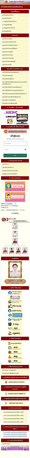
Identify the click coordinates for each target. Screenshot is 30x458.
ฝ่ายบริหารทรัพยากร (8, 167)
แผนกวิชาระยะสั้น (7, 65)
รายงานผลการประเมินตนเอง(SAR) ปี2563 (15, 436)
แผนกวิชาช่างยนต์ (7, 39)
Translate (15, 206)
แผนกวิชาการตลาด (7, 55)
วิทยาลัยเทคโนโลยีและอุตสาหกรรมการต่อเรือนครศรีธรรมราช (14, 83)
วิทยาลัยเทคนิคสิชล (7, 75)
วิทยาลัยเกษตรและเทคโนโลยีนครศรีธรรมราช (14, 94)
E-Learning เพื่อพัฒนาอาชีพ (10, 373)
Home (3, 210)
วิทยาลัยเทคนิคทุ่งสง (8, 79)
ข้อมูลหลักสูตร (8, 25)
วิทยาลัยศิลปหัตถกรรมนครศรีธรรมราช (12, 90)
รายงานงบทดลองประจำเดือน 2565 (13, 415)
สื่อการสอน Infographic (9, 370)
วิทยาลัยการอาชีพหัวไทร (9, 100)
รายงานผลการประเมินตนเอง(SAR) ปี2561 (15, 432)
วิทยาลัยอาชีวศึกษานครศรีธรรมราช (12, 87)
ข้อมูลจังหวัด (7, 31)
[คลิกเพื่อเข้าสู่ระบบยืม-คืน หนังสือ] (15, 117)
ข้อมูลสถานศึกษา (9, 15)
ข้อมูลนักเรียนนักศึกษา (10, 21)
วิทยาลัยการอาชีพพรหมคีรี (9, 103)
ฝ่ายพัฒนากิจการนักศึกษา (9, 174)
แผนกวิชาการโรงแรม (8, 58)
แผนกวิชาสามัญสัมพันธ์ (8, 61)
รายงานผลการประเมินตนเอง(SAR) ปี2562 (15, 434)
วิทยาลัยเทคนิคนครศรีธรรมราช (10, 72)
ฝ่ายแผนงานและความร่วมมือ (10, 171)
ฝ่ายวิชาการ (5, 164)
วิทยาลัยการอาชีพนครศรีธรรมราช (11, 97)
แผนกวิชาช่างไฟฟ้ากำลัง (9, 42)
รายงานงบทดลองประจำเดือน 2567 (13, 422)
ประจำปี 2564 (6, 444)
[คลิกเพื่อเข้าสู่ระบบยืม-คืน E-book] (15, 143)
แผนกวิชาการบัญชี (7, 52)
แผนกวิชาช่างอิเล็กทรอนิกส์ (9, 45)
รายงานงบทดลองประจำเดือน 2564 (14, 412)
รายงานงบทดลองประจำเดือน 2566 (13, 419)
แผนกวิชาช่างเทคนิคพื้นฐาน (9, 48)
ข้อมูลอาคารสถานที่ (9, 28)
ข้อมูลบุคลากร (8, 18)
